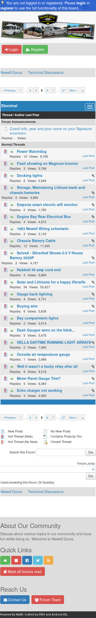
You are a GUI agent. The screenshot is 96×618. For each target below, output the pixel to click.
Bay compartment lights (38, 318)
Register (37, 49)
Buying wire (27, 305)
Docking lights (29, 175)
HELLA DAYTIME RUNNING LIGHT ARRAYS (54, 342)
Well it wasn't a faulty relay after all (47, 366)
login (81, 2)
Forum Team (50, 599)
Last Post (32, 115)
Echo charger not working (39, 390)
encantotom (18, 133)
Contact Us (16, 599)
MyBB (19, 614)
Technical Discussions (45, 72)
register (7, 7)
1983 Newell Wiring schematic (43, 228)
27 (63, 90)
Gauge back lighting (34, 293)
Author (20, 115)
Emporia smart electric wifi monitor (47, 204)
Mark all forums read (24, 571)
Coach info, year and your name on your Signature (51, 128)
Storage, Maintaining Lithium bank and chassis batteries (47, 190)
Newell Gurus (11, 72)
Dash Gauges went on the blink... (46, 330)
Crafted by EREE (35, 614)
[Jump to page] (82, 90)
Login (13, 49)
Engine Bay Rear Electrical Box (44, 216)
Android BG (59, 614)
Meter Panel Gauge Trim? (39, 378)
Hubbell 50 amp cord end (39, 269)
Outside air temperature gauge (43, 354)
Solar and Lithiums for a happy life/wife (51, 281)
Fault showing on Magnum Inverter (47, 163)
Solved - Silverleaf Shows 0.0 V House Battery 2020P (46, 255)
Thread (7, 115)
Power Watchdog (32, 151)
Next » (73, 90)
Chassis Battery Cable (36, 240)
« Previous (9, 90)
